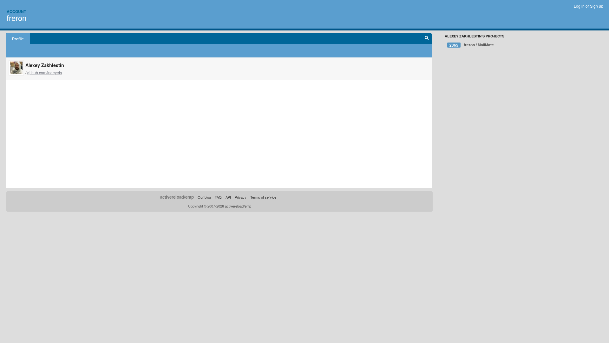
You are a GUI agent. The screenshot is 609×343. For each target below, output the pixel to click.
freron (16, 17)
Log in (579, 6)
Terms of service (263, 197)
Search (427, 38)
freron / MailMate (471, 45)
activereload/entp (177, 197)
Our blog (204, 197)
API (228, 197)
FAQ (218, 197)
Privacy (240, 197)
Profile (18, 39)
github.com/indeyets (44, 72)
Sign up (596, 6)
